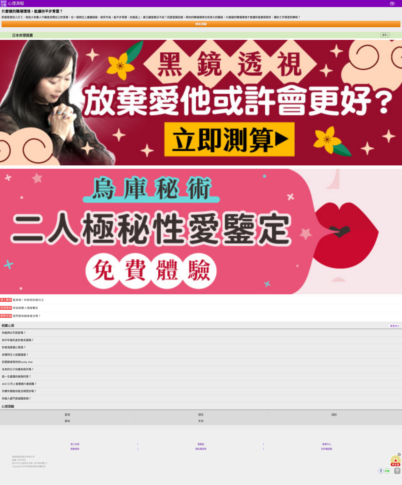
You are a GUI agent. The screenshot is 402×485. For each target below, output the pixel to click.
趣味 (67, 421)
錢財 (334, 414)
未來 (201, 421)
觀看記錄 (391, 3)
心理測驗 (16, 3)
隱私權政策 (200, 449)
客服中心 (326, 444)
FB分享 (381, 471)
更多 (384, 35)
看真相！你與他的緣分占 (22, 300)
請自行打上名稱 (201, 102)
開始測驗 (201, 24)
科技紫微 (3, 3)
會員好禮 (395, 460)
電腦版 (201, 444)
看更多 (393, 326)
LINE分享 (387, 471)
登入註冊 (75, 444)
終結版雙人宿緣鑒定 (19, 308)
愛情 (67, 414)
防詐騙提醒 (326, 449)
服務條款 (75, 449)
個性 (201, 414)
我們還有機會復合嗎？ (20, 316)
